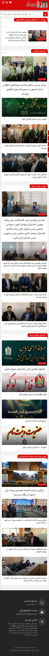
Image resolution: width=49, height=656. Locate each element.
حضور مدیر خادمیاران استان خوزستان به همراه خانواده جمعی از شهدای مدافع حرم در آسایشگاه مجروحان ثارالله (15, 36)
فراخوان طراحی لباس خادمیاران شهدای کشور (24, 369)
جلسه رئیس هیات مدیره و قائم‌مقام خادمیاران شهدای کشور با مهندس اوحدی (25, 296)
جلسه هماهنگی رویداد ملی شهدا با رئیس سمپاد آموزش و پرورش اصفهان (26, 550)
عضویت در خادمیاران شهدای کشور (34, 447)
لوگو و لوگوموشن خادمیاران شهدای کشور (32, 394)
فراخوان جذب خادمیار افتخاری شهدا (34, 119)
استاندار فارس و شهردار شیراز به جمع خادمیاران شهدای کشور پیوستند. (25, 147)
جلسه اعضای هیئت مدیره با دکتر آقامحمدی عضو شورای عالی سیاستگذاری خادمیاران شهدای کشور (25, 325)
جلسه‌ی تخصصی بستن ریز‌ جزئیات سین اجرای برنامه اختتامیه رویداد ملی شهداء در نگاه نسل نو (25, 579)
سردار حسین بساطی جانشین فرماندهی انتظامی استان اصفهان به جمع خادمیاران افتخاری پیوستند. (24, 89)
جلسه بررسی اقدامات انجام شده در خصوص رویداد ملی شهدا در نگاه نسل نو (25, 521)
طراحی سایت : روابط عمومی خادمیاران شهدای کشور (24, 650)
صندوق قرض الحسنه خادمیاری (35, 421)
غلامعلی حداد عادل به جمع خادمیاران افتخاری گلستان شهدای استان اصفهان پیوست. (25, 176)
